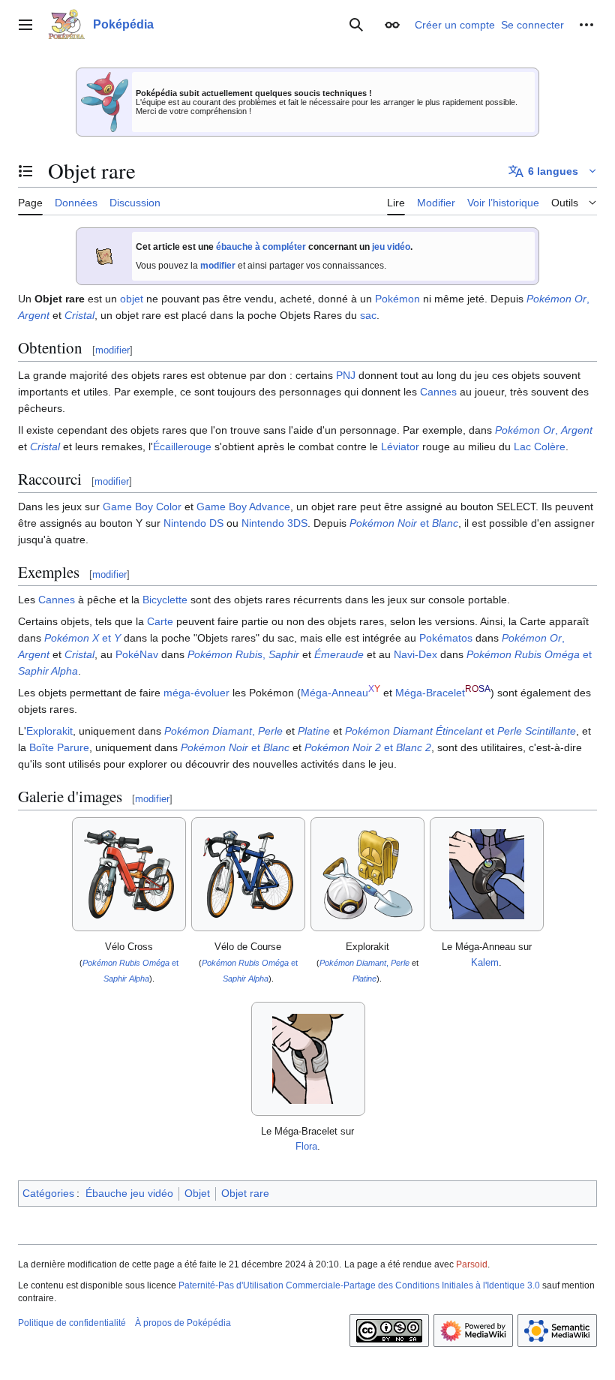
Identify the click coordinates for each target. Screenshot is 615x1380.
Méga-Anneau (334, 693)
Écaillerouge (182, 446)
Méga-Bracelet (430, 693)
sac (368, 315)
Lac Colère (540, 446)
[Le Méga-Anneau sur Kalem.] (486, 874)
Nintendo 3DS (275, 523)
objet (131, 299)
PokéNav (137, 654)
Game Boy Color (142, 507)
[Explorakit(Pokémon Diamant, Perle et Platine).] (367, 874)
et (404, 523)
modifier (218, 265)
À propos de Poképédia (183, 1323)
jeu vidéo (391, 247)
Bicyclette (165, 600)
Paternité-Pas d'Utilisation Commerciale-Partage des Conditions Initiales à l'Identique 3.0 (359, 1285)
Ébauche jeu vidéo (129, 1193)
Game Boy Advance (243, 507)
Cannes (438, 392)
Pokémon (397, 299)
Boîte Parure (59, 747)
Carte (160, 621)
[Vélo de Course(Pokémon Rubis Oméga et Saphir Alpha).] (248, 874)
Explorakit (49, 731)
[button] (25, 24)
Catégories (48, 1193)
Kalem (485, 962)
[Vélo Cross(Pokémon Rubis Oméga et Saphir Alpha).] (129, 874)
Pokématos (445, 638)
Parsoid (472, 1264)
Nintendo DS (194, 523)
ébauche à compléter (261, 247)
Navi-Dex (415, 654)
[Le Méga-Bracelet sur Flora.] (308, 1059)
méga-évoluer (197, 693)
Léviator (400, 446)
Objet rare (245, 1193)
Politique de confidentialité (72, 1323)
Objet (197, 1193)
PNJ (346, 375)
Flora (306, 1146)
